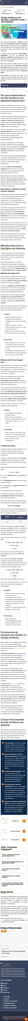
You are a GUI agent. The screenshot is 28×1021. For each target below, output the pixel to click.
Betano (19, 513)
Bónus (4, 985)
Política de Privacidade (10, 1001)
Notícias (4, 983)
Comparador (6, 992)
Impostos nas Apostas (10, 1007)
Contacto (6, 999)
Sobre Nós (7, 996)
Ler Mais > (4, 956)
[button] (26, 2)
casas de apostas (19, 648)
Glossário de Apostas (10, 1005)
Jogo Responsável (9, 1003)
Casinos (4, 990)
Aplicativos (5, 988)
